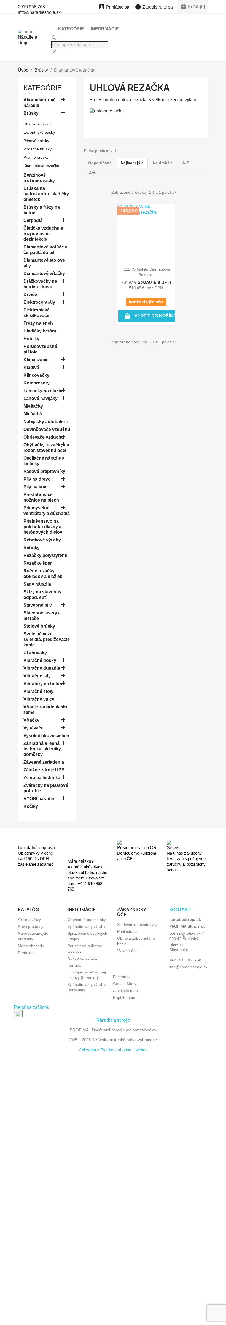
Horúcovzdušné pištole (40, 349)
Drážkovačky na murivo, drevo (40, 284)
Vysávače (33, 728)
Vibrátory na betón (42, 683)
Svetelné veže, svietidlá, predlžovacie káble (46, 639)
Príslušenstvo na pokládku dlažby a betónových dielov (42, 527)
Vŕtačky (31, 720)
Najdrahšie (163, 163)
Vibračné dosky (39, 660)
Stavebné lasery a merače (42, 616)
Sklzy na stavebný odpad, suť (42, 595)
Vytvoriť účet (128, 951)
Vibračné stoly (38, 691)
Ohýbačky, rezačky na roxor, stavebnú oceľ (46, 447)
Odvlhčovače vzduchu (46, 429)
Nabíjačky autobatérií (45, 421)
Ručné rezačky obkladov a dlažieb (43, 574)
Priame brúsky (36, 157)
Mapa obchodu (31, 946)
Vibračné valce (38, 699)
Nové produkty (30, 926)
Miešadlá (32, 414)
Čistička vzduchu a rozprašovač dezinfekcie (43, 234)
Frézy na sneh (38, 323)
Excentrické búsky (39, 132)
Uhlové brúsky (35, 124)
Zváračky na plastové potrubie (45, 788)
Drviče (30, 294)
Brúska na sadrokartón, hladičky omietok (46, 194)
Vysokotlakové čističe (46, 735)
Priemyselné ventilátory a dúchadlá (46, 511)
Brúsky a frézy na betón (41, 210)
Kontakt (74, 965)
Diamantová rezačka (41, 165)
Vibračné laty (37, 676)
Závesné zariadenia (43, 762)
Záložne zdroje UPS (43, 770)
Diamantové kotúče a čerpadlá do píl (45, 250)
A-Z (185, 163)
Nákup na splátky (83, 958)
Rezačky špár (37, 563)
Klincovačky (36, 375)
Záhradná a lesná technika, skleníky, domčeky (42, 749)
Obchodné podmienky (87, 919)
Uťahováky (35, 652)
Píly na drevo (37, 479)
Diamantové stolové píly (44, 263)
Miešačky (33, 406)
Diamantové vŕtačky (44, 273)
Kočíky (30, 806)
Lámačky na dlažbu (43, 390)
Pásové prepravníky (44, 471)
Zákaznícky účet (131, 912)
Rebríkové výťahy (42, 540)
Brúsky (31, 113)
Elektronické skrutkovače (36, 313)
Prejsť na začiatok (31, 1007)
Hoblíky (31, 338)
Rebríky (31, 547)
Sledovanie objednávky (137, 924)
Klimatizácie (36, 359)
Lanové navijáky (40, 398)
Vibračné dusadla (41, 668)
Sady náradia (37, 584)
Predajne (26, 952)
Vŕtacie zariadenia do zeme (45, 710)
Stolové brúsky (39, 626)
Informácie (105, 29)
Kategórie (71, 29)
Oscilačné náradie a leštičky (43, 461)
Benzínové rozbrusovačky (39, 178)
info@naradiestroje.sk (39, 12)
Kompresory (36, 383)
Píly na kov (34, 487)
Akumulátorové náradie (39, 103)
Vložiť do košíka (150, 316)
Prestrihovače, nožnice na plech (41, 497)
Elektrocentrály (39, 302)
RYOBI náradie (38, 798)
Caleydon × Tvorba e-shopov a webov (113, 1050)
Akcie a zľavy (29, 919)
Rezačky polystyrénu (45, 555)
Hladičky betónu (40, 331)
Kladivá (31, 367)
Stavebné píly (37, 605)
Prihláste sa (127, 931)
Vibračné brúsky (37, 149)
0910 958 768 (31, 6)
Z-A (92, 172)
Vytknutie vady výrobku (87, 926)
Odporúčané (100, 163)
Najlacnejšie (132, 163)
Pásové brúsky (36, 140)
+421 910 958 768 (185, 960)
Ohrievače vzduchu (43, 437)
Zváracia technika (41, 777)
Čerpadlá (32, 220)
